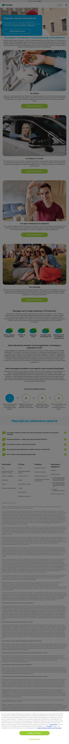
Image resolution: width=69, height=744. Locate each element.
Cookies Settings (34, 739)
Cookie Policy (53, 724)
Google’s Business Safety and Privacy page (49, 728)
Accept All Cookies (34, 733)
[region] (34, 727)
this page (49, 726)
